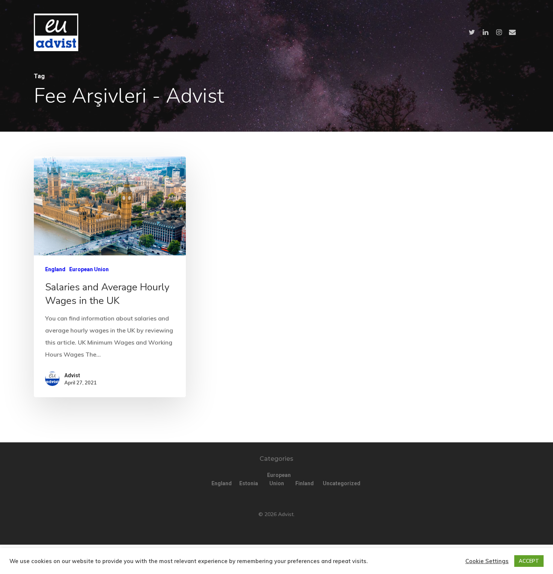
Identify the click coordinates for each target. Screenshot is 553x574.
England (55, 269)
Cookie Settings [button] (487, 561)
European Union (89, 269)
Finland (304, 483)
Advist (72, 375)
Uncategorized (332, 483)
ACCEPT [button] (529, 561)
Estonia (248, 483)
